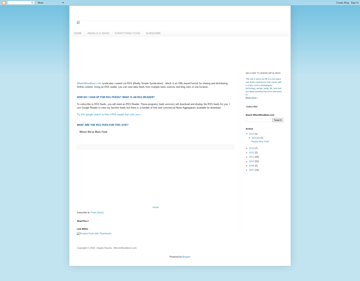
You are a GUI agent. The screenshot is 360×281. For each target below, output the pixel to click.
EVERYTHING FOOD (127, 33)
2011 (252, 157)
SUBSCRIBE (153, 33)
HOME (78, 33)
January (256, 137)
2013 (252, 148)
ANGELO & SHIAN (98, 33)
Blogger (186, 257)
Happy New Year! (260, 141)
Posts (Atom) (97, 212)
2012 (252, 152)
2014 (252, 134)
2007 (252, 170)
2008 (252, 165)
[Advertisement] (145, 56)
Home (156, 207)
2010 (252, 161)
